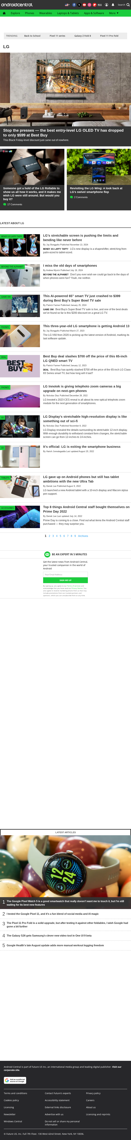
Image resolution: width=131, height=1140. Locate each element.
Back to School (32, 35)
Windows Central (13, 1121)
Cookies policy (11, 1100)
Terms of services (74, 586)
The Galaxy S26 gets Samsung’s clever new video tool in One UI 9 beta (49, 935)
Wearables (45, 13)
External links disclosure (58, 1107)
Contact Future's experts (58, 1093)
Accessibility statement (57, 1100)
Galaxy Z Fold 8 (82, 35)
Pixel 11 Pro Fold (109, 35)
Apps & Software (94, 13)
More (112, 13)
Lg (2, 417)
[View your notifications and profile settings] (113, 5)
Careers (90, 1100)
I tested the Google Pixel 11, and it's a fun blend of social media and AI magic (53, 914)
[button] (124, 4)
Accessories (7, 508)
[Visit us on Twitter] (79, 5)
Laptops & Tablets (68, 13)
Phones (29, 13)
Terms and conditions (15, 1093)
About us (91, 1107)
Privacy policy (93, 1093)
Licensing (9, 1107)
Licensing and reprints (98, 1114)
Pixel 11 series (57, 35)
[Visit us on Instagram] (89, 5)
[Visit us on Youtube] (84, 5)
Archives (83, 536)
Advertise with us (54, 1114)
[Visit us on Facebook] (74, 5)
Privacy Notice (77, 588)
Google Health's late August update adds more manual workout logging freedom (55, 945)
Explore (15, 13)
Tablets (5, 477)
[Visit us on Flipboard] (94, 5)
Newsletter (9, 1114)
